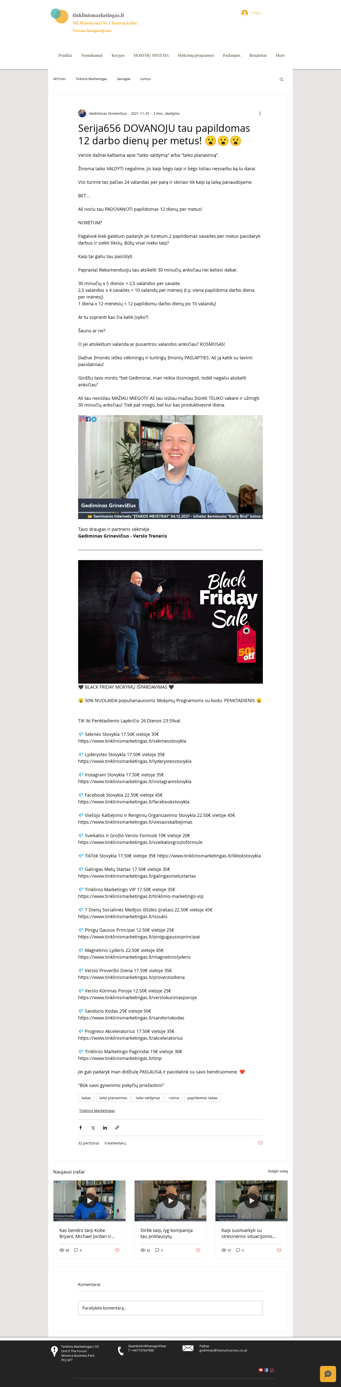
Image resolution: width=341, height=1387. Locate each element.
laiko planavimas (113, 1097)
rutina (174, 1097)
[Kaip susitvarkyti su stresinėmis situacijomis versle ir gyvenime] (251, 1200)
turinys (145, 79)
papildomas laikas (202, 1097)
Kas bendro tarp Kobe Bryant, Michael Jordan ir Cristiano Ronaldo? (85, 1233)
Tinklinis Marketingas (91, 79)
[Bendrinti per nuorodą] (117, 1127)
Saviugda (123, 79)
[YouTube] (261, 1370)
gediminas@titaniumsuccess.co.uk (223, 1350)
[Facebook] (266, 1370)
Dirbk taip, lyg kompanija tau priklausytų (167, 1233)
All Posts (59, 79)
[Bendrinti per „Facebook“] (80, 1127)
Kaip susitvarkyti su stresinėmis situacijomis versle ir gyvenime (247, 1233)
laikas (86, 1097)
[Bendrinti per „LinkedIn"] (105, 1127)
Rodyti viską (278, 1171)
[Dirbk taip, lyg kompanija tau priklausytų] (171, 1200)
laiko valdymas (148, 1097)
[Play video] (170, 467)
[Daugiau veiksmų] (260, 113)
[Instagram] (272, 1370)
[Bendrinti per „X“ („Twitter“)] (92, 1127)
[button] (281, 79)
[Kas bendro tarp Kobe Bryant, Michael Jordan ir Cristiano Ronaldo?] (89, 1200)
